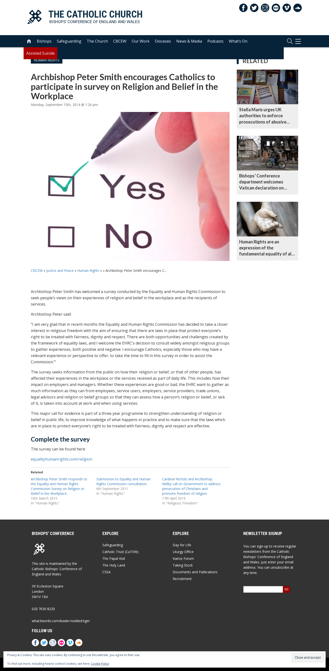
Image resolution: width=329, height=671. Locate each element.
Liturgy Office (183, 551)
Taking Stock (183, 565)
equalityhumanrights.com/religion (61, 459)
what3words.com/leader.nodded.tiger (61, 621)
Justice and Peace (60, 270)
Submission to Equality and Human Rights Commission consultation (123, 481)
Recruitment (182, 578)
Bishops (44, 41)
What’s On (238, 41)
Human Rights (88, 270)
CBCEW (119, 41)
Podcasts (215, 41)
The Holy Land (113, 565)
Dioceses (163, 41)
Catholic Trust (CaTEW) (120, 551)
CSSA (106, 572)
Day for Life (182, 545)
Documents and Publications (195, 572)
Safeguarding (69, 41)
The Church (97, 41)
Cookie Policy (100, 664)
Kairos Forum (183, 558)
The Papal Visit (113, 558)
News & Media (189, 41)
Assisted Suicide (40, 53)
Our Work (141, 41)
